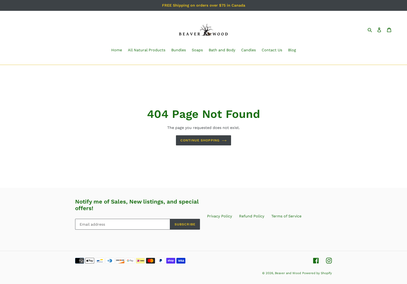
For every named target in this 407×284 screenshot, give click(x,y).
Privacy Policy (219, 216)
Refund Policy (251, 216)
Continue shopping (200, 140)
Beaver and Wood (288, 273)
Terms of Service (286, 216)
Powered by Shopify (317, 273)
